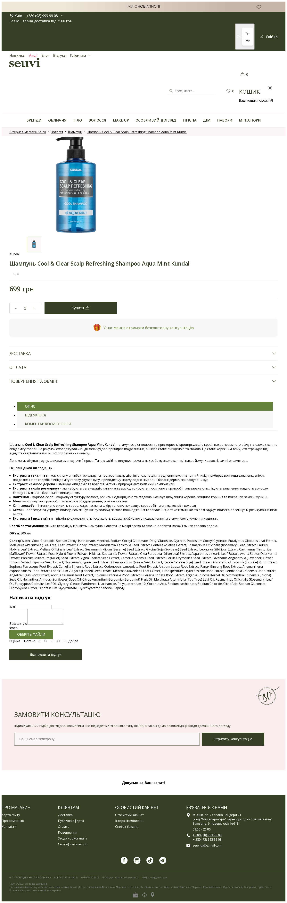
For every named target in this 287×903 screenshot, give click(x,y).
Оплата (63, 826)
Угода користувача (72, 838)
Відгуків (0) (35, 415)
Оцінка (14, 641)
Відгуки (59, 55)
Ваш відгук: (18, 623)
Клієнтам (78, 55)
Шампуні (75, 132)
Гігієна (189, 120)
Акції (33, 55)
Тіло (77, 120)
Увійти (272, 36)
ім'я (12, 606)
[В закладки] (259, 7)
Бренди (34, 120)
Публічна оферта (71, 821)
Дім (206, 120)
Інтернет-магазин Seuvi (27, 132)
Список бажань (126, 826)
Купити (77, 308)
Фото (13, 628)
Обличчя (57, 120)
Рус (247, 33)
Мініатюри (250, 120)
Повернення (67, 832)
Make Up (121, 120)
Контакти (9, 826)
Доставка (65, 815)
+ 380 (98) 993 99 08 (207, 835)
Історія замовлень (129, 821)
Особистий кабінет (129, 815)
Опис (30, 406)
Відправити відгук (46, 654)
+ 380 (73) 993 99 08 (207, 839)
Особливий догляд (155, 120)
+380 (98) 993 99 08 (42, 15)
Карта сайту (11, 815)
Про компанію (13, 821)
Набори (224, 120)
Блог (45, 55)
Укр (248, 40)
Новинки (17, 55)
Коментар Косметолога (48, 424)
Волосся (97, 120)
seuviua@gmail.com (207, 845)
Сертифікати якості (72, 844)
